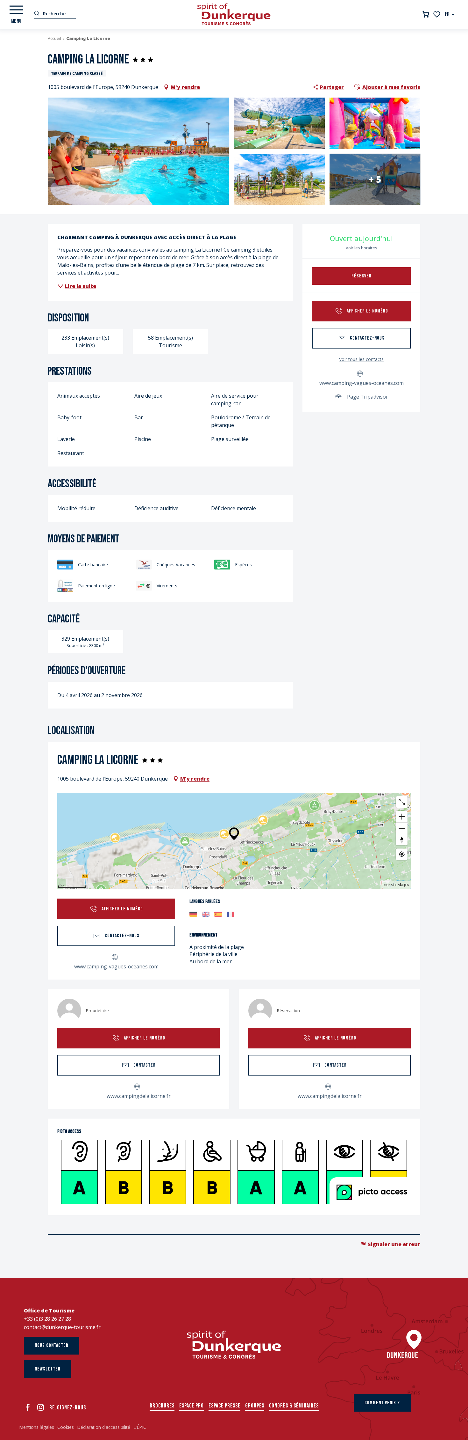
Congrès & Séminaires (294, 1405)
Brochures (162, 1405)
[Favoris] (437, 14)
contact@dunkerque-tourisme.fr (62, 1327)
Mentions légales (36, 1427)
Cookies (65, 1427)
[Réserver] (426, 14)
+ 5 (375, 179)
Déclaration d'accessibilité (103, 1427)
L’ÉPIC (139, 1427)
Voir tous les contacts (361, 359)
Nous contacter (51, 1345)
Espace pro (191, 1405)
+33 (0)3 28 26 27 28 (47, 1318)
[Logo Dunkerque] (234, 1345)
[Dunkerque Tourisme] (234, 14)
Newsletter (47, 1369)
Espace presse (224, 1405)
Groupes (254, 1405)
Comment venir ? (382, 1403)
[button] (450, 14)
